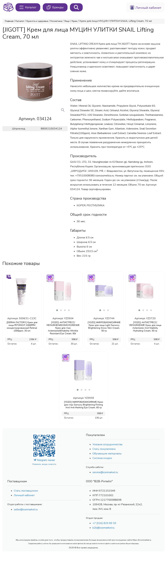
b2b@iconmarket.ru (103, 528)
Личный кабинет (24, 495)
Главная (9, 21)
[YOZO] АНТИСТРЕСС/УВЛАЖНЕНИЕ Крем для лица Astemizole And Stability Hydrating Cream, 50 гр (145, 326)
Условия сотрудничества (107, 444)
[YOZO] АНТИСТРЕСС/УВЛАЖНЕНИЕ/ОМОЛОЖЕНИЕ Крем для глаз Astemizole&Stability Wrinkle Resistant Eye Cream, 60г (63, 328)
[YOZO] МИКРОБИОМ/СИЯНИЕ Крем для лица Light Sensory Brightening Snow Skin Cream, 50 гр (104, 326)
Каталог (19, 21)
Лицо (67, 21)
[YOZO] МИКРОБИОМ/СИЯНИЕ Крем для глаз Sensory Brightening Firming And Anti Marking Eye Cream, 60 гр (83, 405)
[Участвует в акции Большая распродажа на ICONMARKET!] (50, 277)
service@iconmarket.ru (105, 472)
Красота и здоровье (37, 21)
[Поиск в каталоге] (76, 7)
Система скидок (102, 458)
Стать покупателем (103, 449)
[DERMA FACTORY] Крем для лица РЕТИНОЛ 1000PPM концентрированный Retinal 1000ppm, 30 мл (22, 326)
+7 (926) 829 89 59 (104, 523)
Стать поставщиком (26, 491)
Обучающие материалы (106, 453)
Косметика (56, 21)
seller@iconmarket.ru (26, 509)
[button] (57, 310)
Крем (74, 21)
